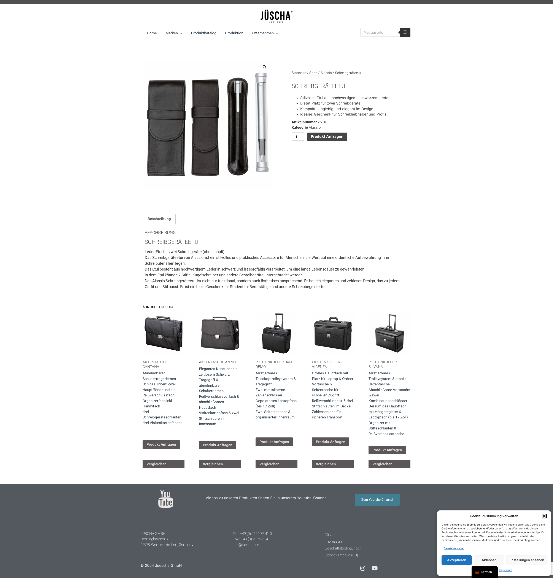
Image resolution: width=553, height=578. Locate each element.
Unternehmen (263, 33)
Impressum (505, 570)
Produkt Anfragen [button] (161, 444)
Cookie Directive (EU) (341, 555)
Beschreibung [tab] (159, 219)
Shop (313, 73)
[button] (544, 516)
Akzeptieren (456, 560)
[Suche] (405, 32)
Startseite (299, 73)
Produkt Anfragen (327, 136)
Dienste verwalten (454, 548)
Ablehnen (489, 560)
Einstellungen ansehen (526, 560)
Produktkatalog (203, 33)
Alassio (326, 73)
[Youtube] (374, 568)
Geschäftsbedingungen (343, 548)
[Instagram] (362, 568)
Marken (171, 33)
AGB (328, 534)
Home (152, 33)
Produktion (234, 33)
